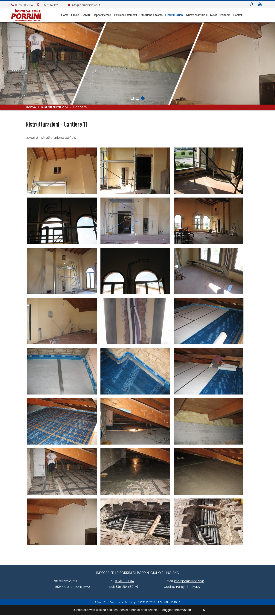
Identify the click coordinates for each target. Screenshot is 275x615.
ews (213, 15)
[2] (137, 98)
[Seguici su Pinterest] (251, 4)
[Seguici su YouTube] (260, 4)
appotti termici (101, 15)
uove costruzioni (196, 15)
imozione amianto (151, 15)
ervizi (86, 15)
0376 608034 (24, 5)
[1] (132, 98)
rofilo (75, 15)
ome (64, 15)
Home (31, 107)
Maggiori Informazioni (176, 610)
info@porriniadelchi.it (86, 5)
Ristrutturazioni (54, 107)
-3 (61, 5)
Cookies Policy (174, 587)
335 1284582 (49, 5)
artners (225, 15)
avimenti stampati (125, 15)
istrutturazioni (174, 15)
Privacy (195, 587)
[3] (142, 98)
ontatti (237, 15)
